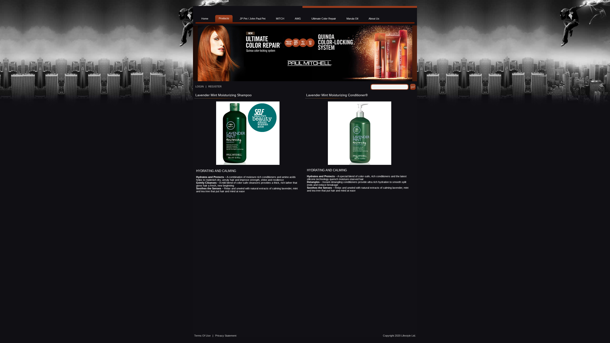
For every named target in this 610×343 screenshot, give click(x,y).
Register (215, 86)
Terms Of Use (202, 335)
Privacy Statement (225, 335)
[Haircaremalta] (305, 80)
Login (199, 86)
